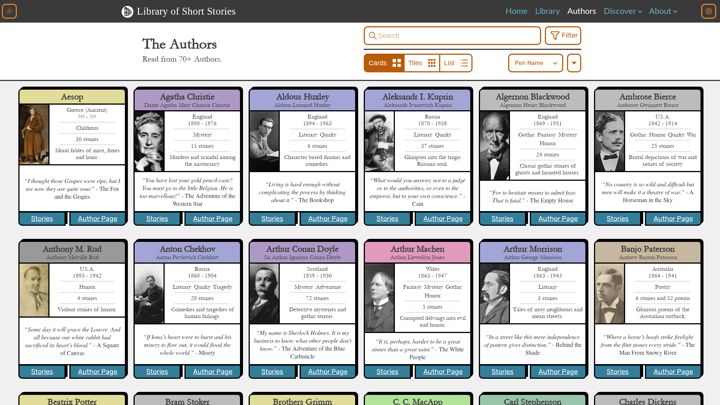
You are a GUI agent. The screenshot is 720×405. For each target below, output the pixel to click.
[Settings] (708, 11)
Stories (42, 218)
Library (547, 11)
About (660, 11)
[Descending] (574, 63)
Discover (620, 11)
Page (97, 218)
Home (517, 11)
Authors (581, 11)
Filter (570, 35)
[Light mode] (9, 11)
